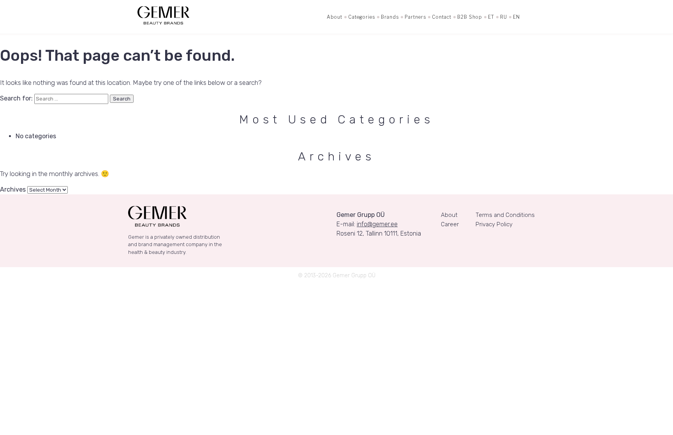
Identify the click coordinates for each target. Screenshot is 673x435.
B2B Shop (469, 17)
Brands (390, 17)
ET (491, 17)
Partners (415, 17)
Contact (441, 17)
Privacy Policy (494, 224)
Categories (361, 17)
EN (516, 17)
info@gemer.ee (377, 224)
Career (450, 224)
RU (503, 17)
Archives (13, 189)
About (334, 17)
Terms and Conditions (505, 214)
